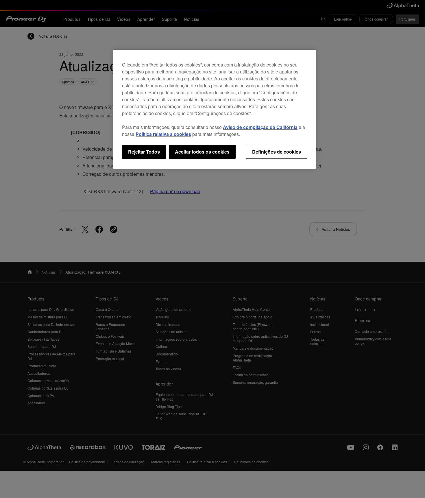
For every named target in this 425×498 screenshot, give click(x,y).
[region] (214, 109)
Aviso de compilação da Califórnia (260, 127)
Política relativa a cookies (163, 134)
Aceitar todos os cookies (202, 151)
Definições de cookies (276, 151)
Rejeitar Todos (144, 151)
